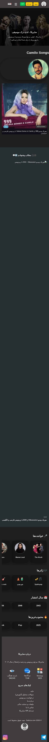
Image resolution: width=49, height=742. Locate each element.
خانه (32, 691)
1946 (20, 606)
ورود (35, 4)
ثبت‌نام (29, 4)
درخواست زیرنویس (26, 698)
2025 (38, 625)
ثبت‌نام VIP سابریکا (26, 711)
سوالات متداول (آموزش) (24, 695)
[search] (9, 4)
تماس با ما (30, 707)
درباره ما (30, 701)
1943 (38, 606)
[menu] (16, 3)
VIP (22, 4)
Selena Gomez (41, 126)
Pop (6, 126)
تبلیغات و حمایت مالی (25, 704)
